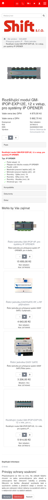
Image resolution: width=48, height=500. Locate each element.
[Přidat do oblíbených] (15, 138)
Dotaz (6, 200)
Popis (6, 145)
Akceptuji (6, 496)
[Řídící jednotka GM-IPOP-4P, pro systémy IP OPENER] (24, 226)
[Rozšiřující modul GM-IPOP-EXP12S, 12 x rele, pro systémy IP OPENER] (24, 404)
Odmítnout (18, 496)
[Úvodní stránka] (4, 39)
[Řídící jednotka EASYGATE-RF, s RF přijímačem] (24, 286)
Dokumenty (8, 193)
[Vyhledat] (43, 16)
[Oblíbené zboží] (34, 3)
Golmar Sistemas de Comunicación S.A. (38, 130)
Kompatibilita (9, 187)
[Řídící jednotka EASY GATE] (24, 346)
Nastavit (29, 496)
